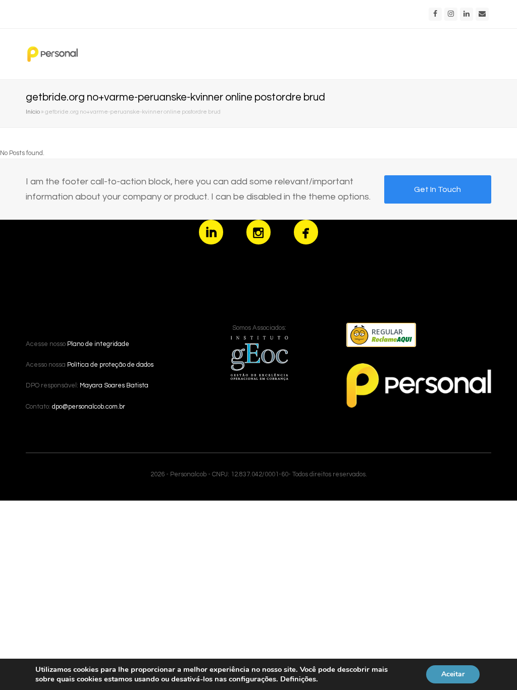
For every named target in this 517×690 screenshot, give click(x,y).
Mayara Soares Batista (114, 385)
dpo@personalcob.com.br (88, 406)
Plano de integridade (98, 344)
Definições (298, 678)
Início (33, 112)
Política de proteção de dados (110, 364)
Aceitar (452, 674)
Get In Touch (437, 189)
